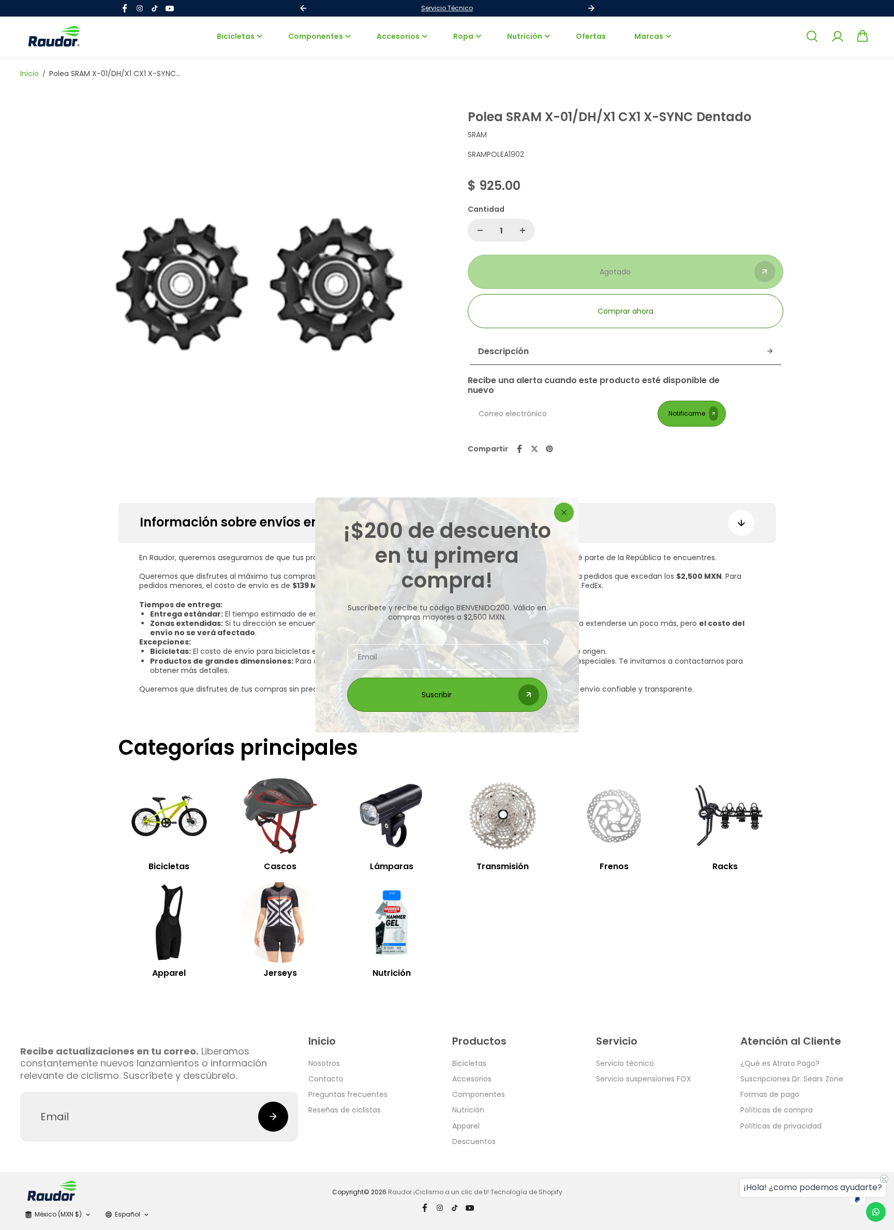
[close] (564, 512)
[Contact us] (876, 1212)
